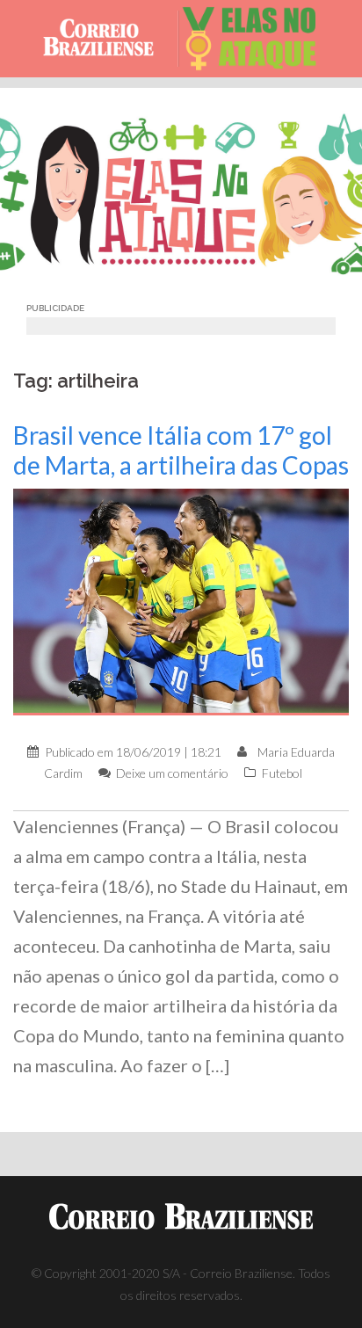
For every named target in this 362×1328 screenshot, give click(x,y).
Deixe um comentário (172, 773)
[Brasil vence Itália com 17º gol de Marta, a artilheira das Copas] (181, 600)
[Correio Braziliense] (106, 39)
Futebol (282, 773)
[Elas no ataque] (257, 38)
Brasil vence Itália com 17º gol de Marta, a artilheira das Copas (181, 450)
